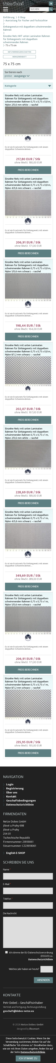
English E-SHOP (15, 853)
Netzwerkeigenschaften (19, 51)
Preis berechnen (28, 170)
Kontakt (11, 796)
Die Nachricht (10, 913)
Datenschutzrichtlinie (20, 804)
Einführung (9, 17)
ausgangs (20, 76)
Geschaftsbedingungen (21, 800)
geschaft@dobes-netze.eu (18, 1011)
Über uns (11, 792)
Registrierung (15, 788)
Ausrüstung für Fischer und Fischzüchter (26, 20)
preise (8, 76)
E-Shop (21, 17)
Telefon (7, 899)
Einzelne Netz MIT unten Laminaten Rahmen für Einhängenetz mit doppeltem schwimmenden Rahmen (26, 39)
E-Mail (7, 884)
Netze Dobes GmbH (32, 1025)
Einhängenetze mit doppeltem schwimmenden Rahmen (27, 28)
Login (9, 784)
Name (7, 870)
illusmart (34, 1029)
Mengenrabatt (19, 56)
